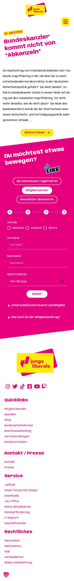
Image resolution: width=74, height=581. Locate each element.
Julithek (9, 484)
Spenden (10, 414)
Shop (7, 420)
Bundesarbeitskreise (18, 425)
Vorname (13, 238)
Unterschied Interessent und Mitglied (38, 305)
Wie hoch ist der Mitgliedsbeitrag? (35, 317)
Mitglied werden (15, 409)
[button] (66, 21)
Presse (9, 467)
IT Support (11, 517)
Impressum (12, 540)
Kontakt (9, 462)
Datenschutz (12, 546)
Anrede (12, 222)
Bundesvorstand (15, 442)
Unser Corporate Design (21, 490)
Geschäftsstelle (15, 523)
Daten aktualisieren (17, 506)
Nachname (14, 256)
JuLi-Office (11, 501)
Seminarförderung (17, 512)
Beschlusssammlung (17, 431)
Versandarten (13, 557)
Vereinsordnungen (16, 436)
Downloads (11, 495)
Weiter (37, 294)
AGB (7, 551)
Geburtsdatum (17, 274)
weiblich (36, 228)
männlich (18, 228)
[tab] (37, 181)
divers (53, 228)
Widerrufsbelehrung (18, 562)
